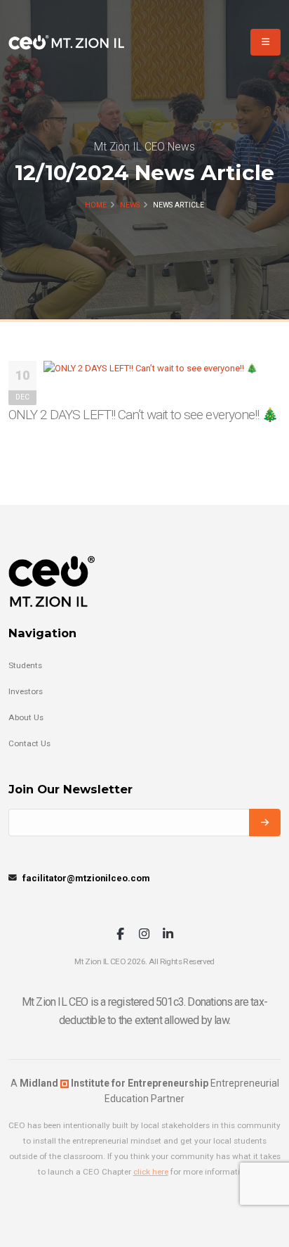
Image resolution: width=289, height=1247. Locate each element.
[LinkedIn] (168, 935)
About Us (25, 717)
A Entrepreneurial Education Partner (145, 1090)
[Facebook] (120, 935)
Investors (25, 691)
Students (25, 665)
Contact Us (29, 743)
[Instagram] (144, 935)
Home (96, 205)
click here (150, 1172)
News (130, 205)
